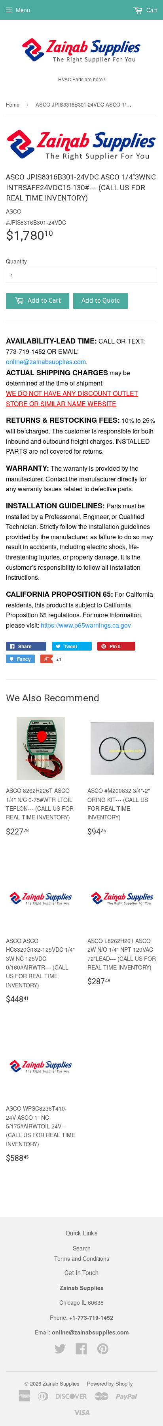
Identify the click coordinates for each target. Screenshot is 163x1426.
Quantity (16, 261)
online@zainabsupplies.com (46, 361)
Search (82, 1248)
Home (12, 104)
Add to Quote (101, 300)
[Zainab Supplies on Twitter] (60, 1351)
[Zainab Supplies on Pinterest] (103, 1351)
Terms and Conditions (81, 1258)
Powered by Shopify (110, 1383)
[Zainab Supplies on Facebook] (81, 1351)
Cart (151, 10)
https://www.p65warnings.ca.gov (86, 625)
